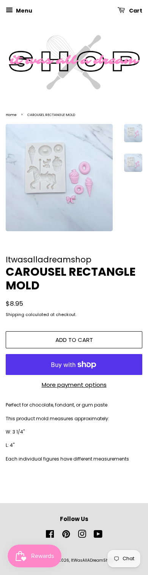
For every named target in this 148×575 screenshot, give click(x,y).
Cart (135, 10)
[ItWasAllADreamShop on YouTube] (98, 536)
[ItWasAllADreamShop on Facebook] (50, 536)
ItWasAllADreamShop (92, 560)
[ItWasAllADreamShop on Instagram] (82, 536)
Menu (23, 10)
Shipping (15, 314)
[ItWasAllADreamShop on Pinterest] (66, 536)
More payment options (74, 385)
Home (11, 115)
